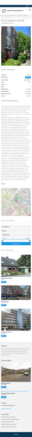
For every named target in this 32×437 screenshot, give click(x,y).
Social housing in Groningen (8, 417)
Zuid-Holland (19, 15)
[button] (3, 46)
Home (2, 15)
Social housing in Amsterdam (8, 424)
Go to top (16, 434)
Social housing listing (10, 15)
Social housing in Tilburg (7, 422)
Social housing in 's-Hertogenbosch (10, 419)
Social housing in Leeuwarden (9, 426)
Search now (16, 243)
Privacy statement (6, 408)
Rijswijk (25, 15)
